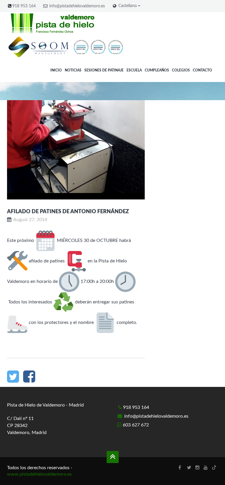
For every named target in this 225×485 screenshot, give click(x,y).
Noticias (73, 70)
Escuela (134, 70)
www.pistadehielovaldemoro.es (39, 474)
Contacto (202, 70)
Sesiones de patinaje (104, 70)
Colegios (181, 70)
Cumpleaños (157, 70)
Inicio (56, 70)
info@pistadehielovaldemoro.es (77, 6)
